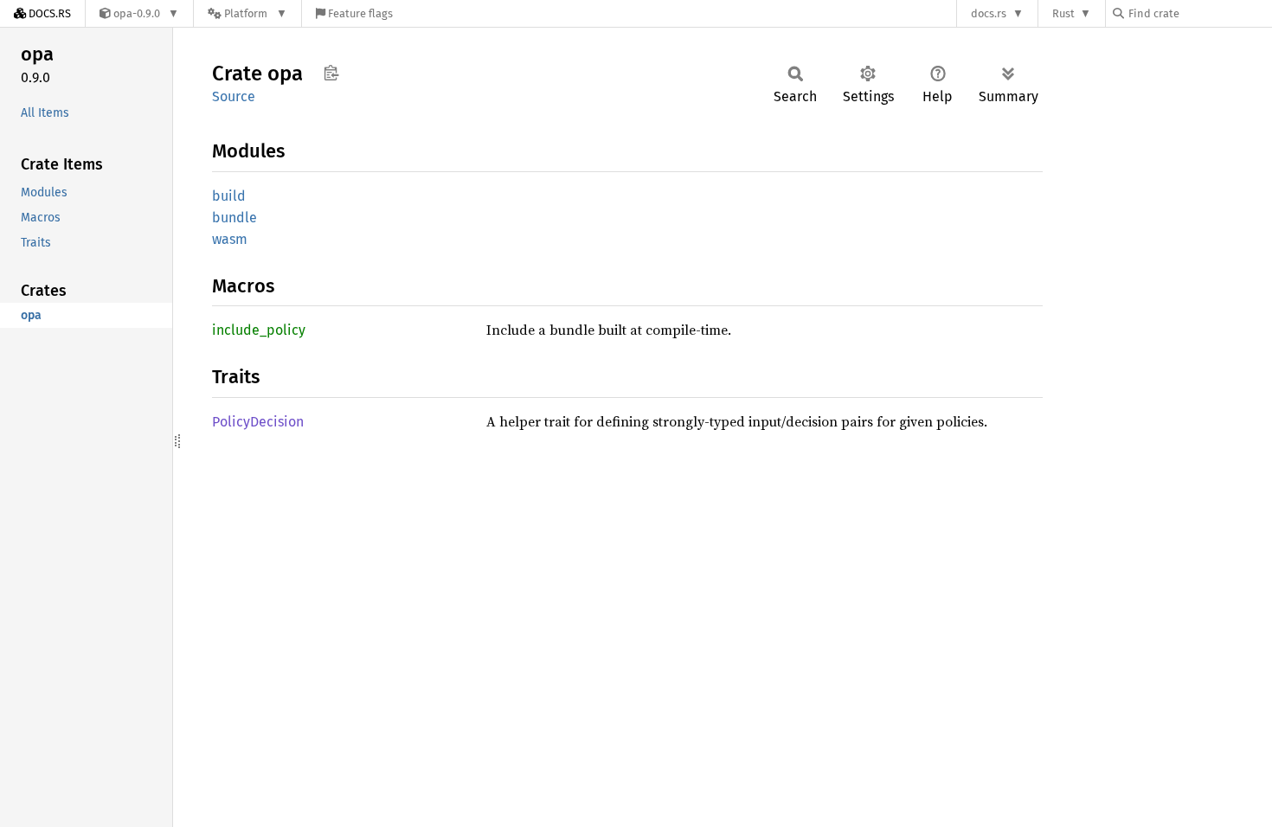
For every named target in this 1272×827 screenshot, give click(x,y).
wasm (229, 239)
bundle (234, 217)
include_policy (258, 330)
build (229, 196)
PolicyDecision (258, 422)
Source (233, 96)
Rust (1063, 13)
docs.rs (988, 13)
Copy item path (331, 72)
